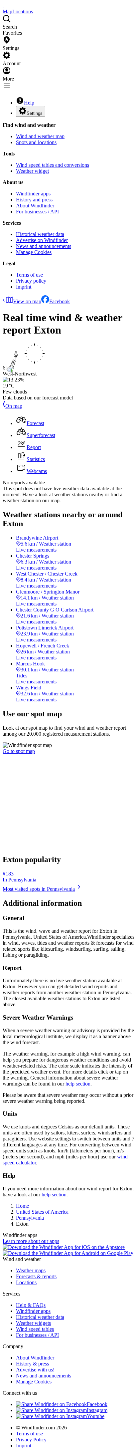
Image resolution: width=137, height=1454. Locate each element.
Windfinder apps (33, 193)
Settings (35, 113)
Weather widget (32, 171)
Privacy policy (31, 281)
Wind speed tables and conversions (52, 165)
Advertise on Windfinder (42, 240)
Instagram (97, 1410)
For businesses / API (37, 211)
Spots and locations (36, 142)
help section (78, 1084)
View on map (27, 301)
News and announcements (43, 246)
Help (29, 103)
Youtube (95, 1416)
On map (13, 406)
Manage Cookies (34, 252)
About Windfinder (35, 205)
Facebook (59, 301)
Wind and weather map (40, 136)
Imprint (23, 287)
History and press (34, 199)
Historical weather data (40, 234)
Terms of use (29, 275)
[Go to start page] (3, 5)
